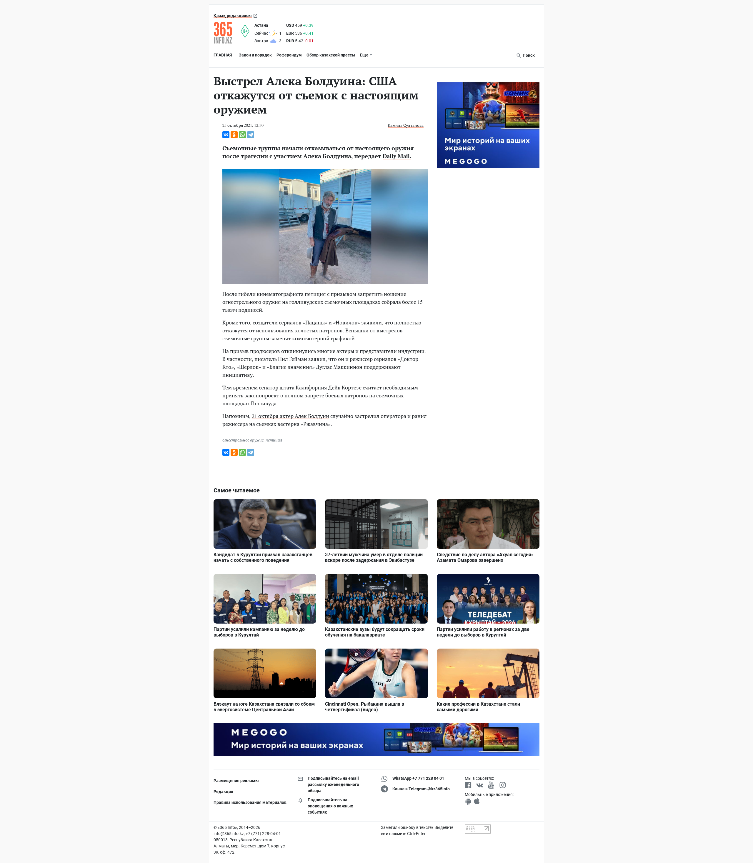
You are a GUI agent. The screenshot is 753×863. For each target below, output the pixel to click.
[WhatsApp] (242, 134)
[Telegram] (250, 134)
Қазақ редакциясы (233, 15)
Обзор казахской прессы (330, 55)
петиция (274, 440)
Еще (364, 55)
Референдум (289, 55)
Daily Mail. (397, 156)
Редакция (223, 791)
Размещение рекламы (236, 780)
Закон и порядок (255, 55)
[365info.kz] (227, 32)
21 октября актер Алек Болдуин (290, 415)
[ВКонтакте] (225, 134)
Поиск (528, 55)
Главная (223, 55)
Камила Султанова (406, 125)
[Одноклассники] (234, 134)
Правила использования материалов (250, 802)
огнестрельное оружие (243, 440)
